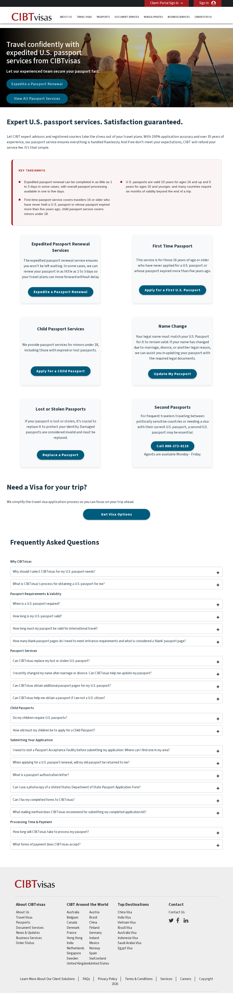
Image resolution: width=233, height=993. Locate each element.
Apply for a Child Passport (60, 371)
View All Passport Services (37, 98)
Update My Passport (172, 373)
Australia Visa (127, 932)
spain (93, 953)
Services (166, 979)
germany (95, 932)
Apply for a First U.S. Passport (172, 290)
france (71, 932)
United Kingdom (78, 963)
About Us (66, 17)
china (93, 922)
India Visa (124, 917)
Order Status (203, 17)
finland (94, 927)
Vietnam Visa (127, 922)
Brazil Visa (125, 927)
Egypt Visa (125, 948)
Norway (94, 948)
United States (99, 963)
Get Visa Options (116, 514)
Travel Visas (84, 17)
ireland (94, 938)
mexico (94, 943)
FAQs (86, 979)
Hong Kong (75, 938)
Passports (103, 17)
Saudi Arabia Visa (129, 943)
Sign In (204, 3)
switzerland (97, 958)
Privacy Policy (107, 979)
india (70, 943)
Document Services (127, 17)
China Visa (125, 912)
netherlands (75, 948)
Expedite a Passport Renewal (37, 84)
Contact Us (177, 912)
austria (94, 912)
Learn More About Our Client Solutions (47, 979)
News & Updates (153, 17)
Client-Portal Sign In (164, 3)
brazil (93, 917)
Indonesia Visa (128, 938)
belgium (72, 917)
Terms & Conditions (139, 979)
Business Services (179, 17)
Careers (185, 979)
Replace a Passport (61, 454)
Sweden (72, 958)
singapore (74, 953)
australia (73, 912)
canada (72, 922)
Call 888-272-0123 (173, 446)
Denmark (73, 927)
